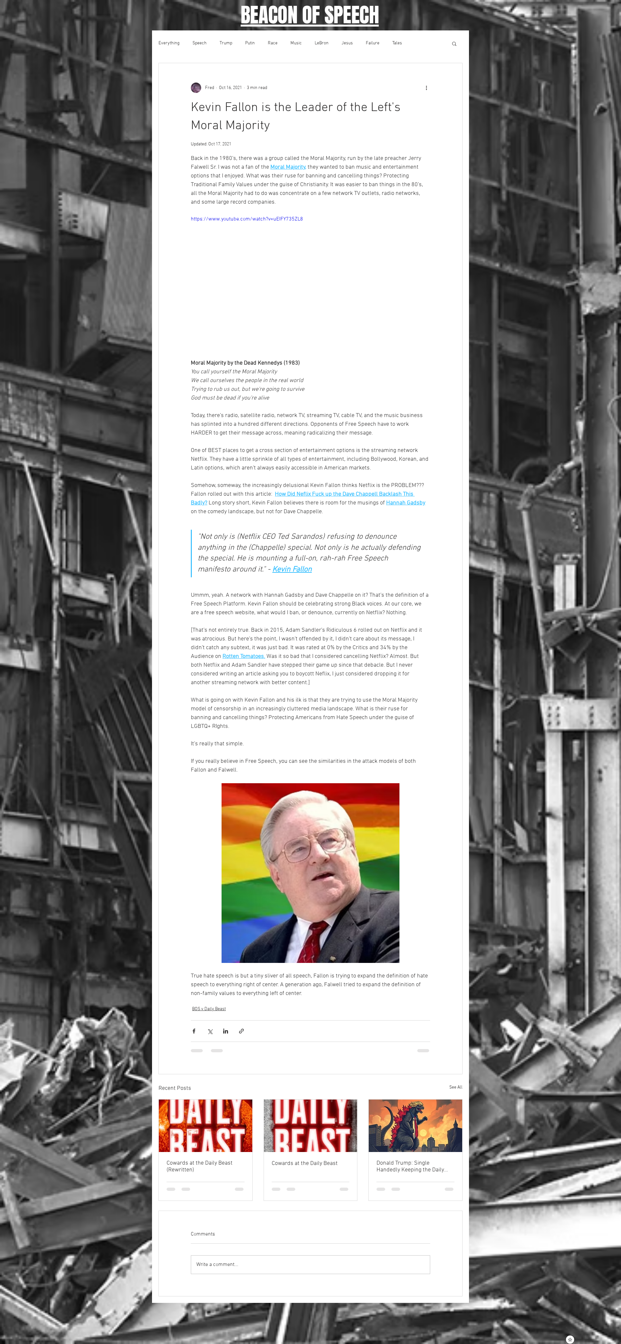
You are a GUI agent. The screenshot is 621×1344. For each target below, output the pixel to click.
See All (456, 1087)
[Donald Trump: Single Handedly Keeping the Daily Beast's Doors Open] (415, 1126)
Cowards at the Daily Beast (305, 1163)
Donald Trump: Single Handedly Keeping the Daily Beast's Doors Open (410, 1166)
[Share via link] (241, 1031)
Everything (169, 43)
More (420, 43)
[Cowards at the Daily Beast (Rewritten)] (205, 1126)
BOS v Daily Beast (209, 1009)
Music (296, 43)
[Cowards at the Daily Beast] (310, 1126)
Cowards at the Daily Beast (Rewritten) (200, 1166)
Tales (397, 43)
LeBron (322, 43)
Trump (226, 43)
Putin (250, 43)
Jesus (347, 43)
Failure (372, 43)
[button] (454, 43)
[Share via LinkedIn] (226, 1031)
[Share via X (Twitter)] (210, 1031)
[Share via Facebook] (194, 1031)
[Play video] (310, 282)
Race (273, 43)
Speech (199, 43)
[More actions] (426, 88)
